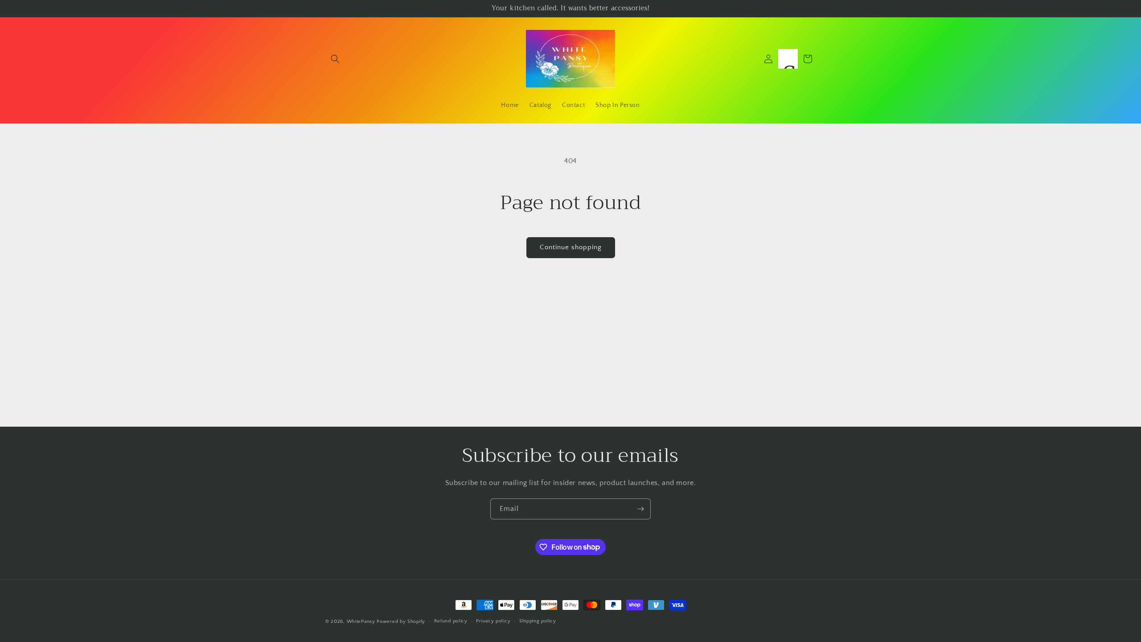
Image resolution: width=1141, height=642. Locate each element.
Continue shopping (571, 247)
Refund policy (451, 621)
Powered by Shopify (401, 621)
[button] (335, 59)
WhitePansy (361, 621)
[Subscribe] (640, 508)
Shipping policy (537, 621)
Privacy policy (493, 621)
